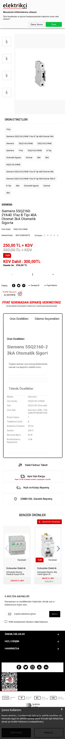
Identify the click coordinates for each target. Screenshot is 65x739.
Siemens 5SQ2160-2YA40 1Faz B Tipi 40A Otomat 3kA (29, 136)
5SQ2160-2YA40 (26, 143)
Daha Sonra (37, 24)
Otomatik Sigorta (13, 158)
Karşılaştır (22, 560)
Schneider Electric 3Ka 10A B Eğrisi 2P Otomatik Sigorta (47, 573)
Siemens (10, 143)
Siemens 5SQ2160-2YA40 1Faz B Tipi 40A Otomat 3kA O (30, 179)
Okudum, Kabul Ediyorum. (28, 622)
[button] (58, 548)
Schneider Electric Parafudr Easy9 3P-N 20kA (15, 573)
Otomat (29, 158)
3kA (38, 158)
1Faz (8, 129)
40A (47, 158)
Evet (54, 24)
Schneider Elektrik (16, 568)
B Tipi (49, 150)
